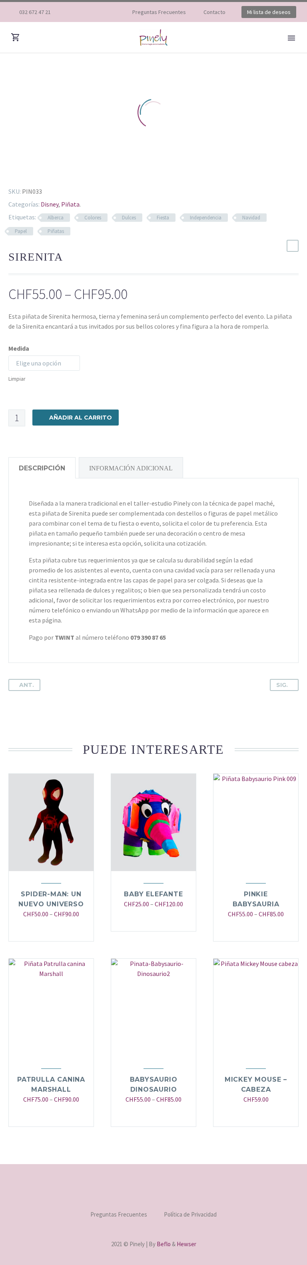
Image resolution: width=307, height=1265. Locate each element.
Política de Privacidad (190, 1215)
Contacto (214, 12)
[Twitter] (21, 172)
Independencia (205, 217)
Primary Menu (291, 38)
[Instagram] (95, 12)
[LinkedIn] (56, 172)
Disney (49, 204)
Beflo (164, 1244)
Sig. (282, 685)
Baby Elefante (153, 894)
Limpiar (17, 378)
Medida (18, 348)
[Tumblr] (44, 172)
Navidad (251, 217)
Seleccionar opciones (47, 930)
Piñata (70, 204)
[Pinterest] (33, 172)
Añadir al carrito (80, 417)
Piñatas (56, 231)
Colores (92, 217)
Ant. (26, 685)
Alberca (56, 217)
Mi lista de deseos (269, 12)
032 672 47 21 (35, 12)
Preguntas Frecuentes (159, 12)
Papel (21, 231)
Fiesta (163, 217)
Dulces (129, 217)
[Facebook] (83, 12)
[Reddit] (67, 172)
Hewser (186, 1244)
